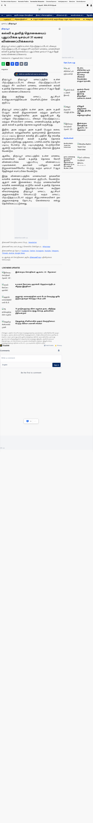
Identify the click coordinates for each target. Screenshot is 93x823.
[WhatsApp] (3, 64)
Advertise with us (21, 238)
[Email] (21, 64)
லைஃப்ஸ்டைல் (77, 15)
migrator (4, 70)
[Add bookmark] (60, 29)
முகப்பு (9, 15)
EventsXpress (81, 1)
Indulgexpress (62, 1)
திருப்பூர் (5, 29)
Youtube (48, 251)
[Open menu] (2, 5)
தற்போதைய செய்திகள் (23, 15)
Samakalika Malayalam (37, 1)
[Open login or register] (91, 5)
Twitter (32, 251)
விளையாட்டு (61, 15)
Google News (20, 253)
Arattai (11, 253)
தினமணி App (35, 257)
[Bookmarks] (87, 5)
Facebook (25, 251)
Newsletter (32, 243)
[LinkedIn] (17, 64)
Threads (5, 253)
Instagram (40, 251)
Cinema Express (51, 1)
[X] (8, 64)
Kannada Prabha (23, 1)
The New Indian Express (8, 1)
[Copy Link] (26, 64)
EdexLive (72, 1)
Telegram (55, 251)
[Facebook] (12, 64)
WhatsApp (46, 247)
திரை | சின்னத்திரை (44, 15)
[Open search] (5, 5)
